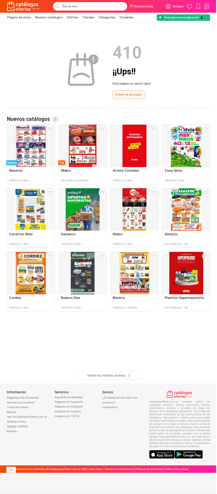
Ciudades (127, 17)
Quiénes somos (16, 421)
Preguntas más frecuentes (23, 397)
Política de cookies (176, 469)
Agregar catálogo (17, 426)
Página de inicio (19, 17)
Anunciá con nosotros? (21, 402)
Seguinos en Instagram (68, 406)
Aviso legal (95, 469)
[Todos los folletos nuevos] (55, 119)
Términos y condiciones (119, 469)
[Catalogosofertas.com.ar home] (23, 6)
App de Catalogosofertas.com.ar (27, 416)
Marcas (11, 412)
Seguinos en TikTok (66, 416)
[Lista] (206, 6)
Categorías (107, 17)
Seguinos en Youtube (67, 411)
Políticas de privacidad (149, 469)
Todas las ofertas (18, 407)
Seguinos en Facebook (68, 401)
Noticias (12, 431)
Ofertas (72, 17)
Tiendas (88, 17)
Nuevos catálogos (48, 17)
